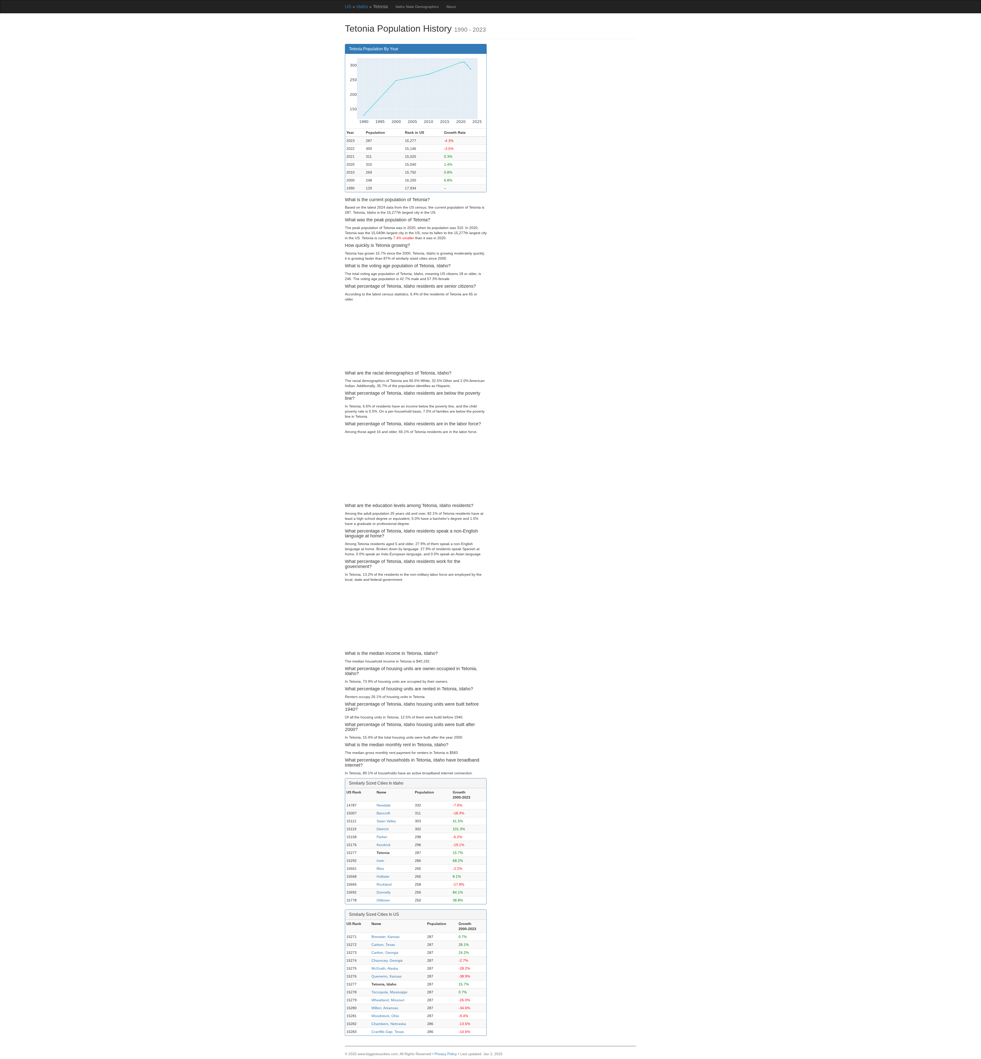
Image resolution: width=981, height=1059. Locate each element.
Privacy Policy (446, 1054)
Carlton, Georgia (384, 952)
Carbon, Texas (383, 945)
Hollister (383, 876)
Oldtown (383, 900)
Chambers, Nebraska (388, 1024)
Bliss (380, 869)
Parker (382, 837)
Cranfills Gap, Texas (387, 1032)
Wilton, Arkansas (384, 1008)
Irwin (380, 861)
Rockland (384, 884)
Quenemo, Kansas (386, 976)
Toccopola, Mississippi (389, 992)
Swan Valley (386, 821)
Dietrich (383, 829)
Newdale (384, 805)
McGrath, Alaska (384, 968)
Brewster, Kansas (385, 937)
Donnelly (384, 892)
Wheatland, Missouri (387, 1000)
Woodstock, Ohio (385, 1016)
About (451, 7)
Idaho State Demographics (417, 7)
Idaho (362, 6)
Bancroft (383, 813)
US (348, 6)
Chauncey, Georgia (387, 960)
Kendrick (384, 845)
